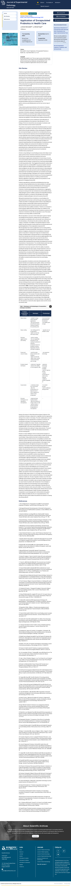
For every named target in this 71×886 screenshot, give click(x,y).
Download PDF (61, 13)
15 (49, 128)
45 (49, 282)
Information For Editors (24, 860)
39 (45, 253)
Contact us (21, 866)
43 (36, 271)
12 (46, 121)
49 (31, 454)
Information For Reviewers (24, 862)
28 (32, 203)
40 (43, 267)
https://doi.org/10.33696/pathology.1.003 (31, 17)
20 (29, 159)
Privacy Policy (67, 883)
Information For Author (24, 858)
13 (47, 121)
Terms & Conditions (58, 883)
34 (46, 244)
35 (33, 252)
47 (36, 287)
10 (49, 117)
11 (44, 121)
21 (27, 166)
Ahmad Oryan (38, 27)
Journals (21, 854)
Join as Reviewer (62, 16)
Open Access (32, 13)
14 (40, 124)
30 (39, 213)
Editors (42, 2)
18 (19, 156)
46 (35, 287)
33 (50, 234)
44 (44, 274)
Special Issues (44, 6)
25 (34, 180)
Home (5, 13)
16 (42, 140)
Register (21, 864)
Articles (57, 2)
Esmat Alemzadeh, (27, 27)
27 (46, 187)
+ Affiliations (23, 29)
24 (24, 171)
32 (48, 234)
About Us (21, 851)
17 (32, 150)
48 (25, 426)
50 (46, 460)
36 (44, 253)
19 (20, 156)
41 (35, 271)
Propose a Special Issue (61, 20)
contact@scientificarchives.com (9, 870)
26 (23, 185)
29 (23, 210)
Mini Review (24, 13)
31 (44, 226)
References (7, 19)
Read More (35, 836)
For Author (49, 2)
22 (23, 171)
